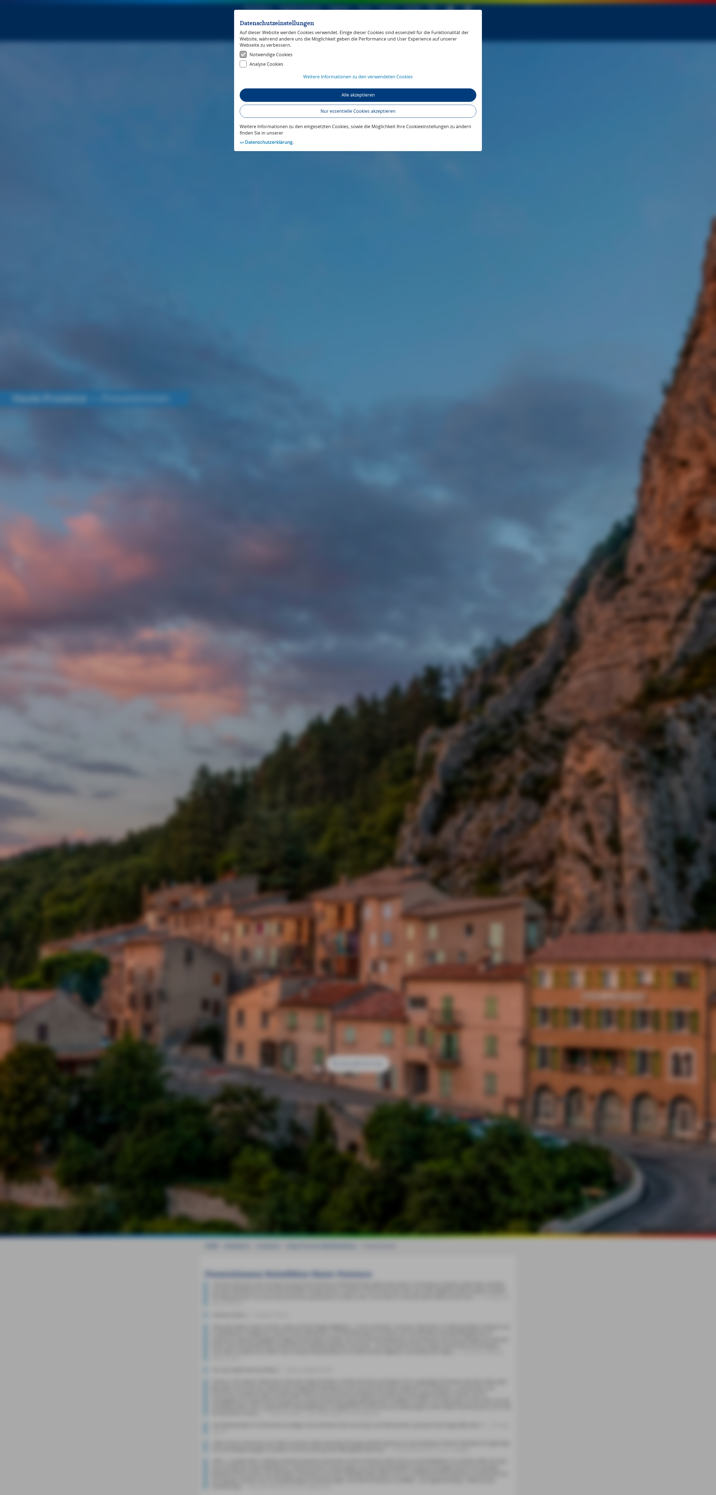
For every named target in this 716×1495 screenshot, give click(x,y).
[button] (358, 80)
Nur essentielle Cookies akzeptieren (358, 111)
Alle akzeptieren (358, 95)
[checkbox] (358, 54)
